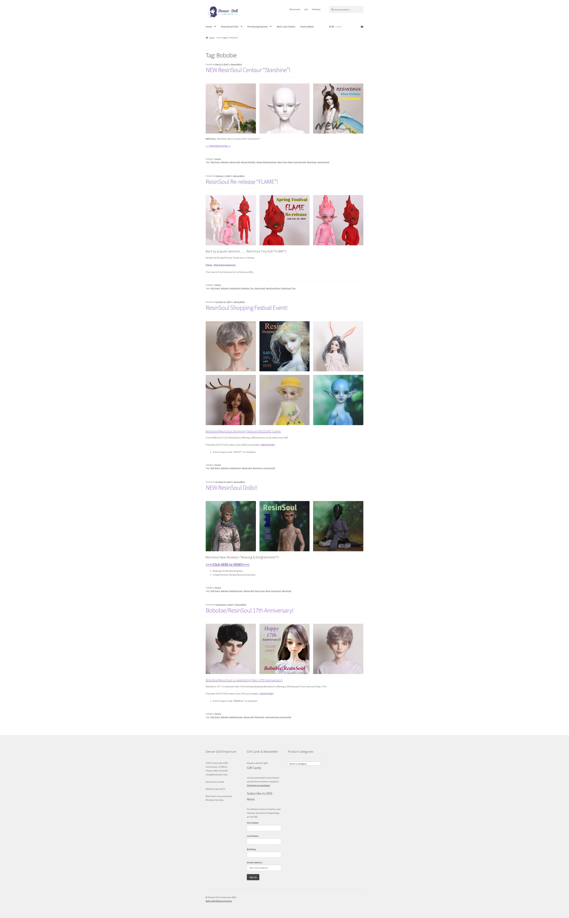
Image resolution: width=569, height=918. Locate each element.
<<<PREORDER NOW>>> (218, 146)
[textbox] (305, 764)
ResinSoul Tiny (289, 288)
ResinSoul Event (273, 288)
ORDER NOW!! (267, 444)
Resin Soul (282, 162)
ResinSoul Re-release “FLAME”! (242, 181)
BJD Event (215, 162)
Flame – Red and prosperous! (221, 264)
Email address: (255, 862)
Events (218, 159)
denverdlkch (236, 64)
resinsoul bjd (323, 162)
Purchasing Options (257, 26)
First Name (253, 822)
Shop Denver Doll (229, 26)
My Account (295, 9)
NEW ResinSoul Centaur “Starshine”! (248, 70)
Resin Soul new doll (297, 162)
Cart (306, 9)
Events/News (307, 26)
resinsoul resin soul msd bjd (278, 717)
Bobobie (224, 162)
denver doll (235, 162)
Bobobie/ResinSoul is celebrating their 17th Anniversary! (244, 680)
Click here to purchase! (258, 785)
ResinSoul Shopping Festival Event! (247, 307)
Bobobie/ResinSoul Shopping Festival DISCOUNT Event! (243, 431)
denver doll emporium (266, 162)
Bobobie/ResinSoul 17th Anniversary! (250, 610)
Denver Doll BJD (248, 162)
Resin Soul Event (273, 591)
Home (209, 26)
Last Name (252, 835)
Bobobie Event (236, 591)
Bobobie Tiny (248, 288)
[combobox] (305, 763)
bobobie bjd (235, 288)
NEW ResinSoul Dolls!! (232, 487)
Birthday (251, 849)
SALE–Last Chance (286, 26)
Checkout (316, 9)
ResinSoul (311, 162)
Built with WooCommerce (219, 900)
